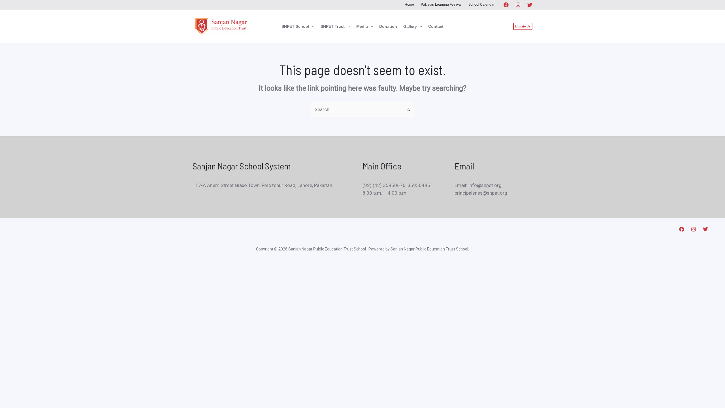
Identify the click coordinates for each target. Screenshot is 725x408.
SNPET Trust (333, 26)
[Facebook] (506, 4)
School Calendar (481, 5)
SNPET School (295, 26)
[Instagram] (518, 4)
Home (409, 5)
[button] (311, 26)
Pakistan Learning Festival (441, 5)
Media (362, 26)
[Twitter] (529, 4)
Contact (435, 26)
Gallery (410, 26)
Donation (388, 26)
